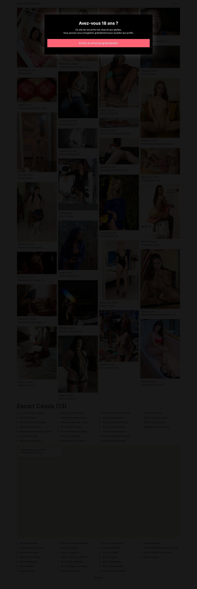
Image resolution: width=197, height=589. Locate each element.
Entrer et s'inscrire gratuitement (98, 43)
